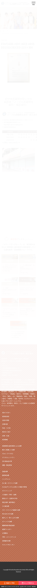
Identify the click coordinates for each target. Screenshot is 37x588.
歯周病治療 (5, 475)
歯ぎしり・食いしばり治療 (10, 518)
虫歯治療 (5, 471)
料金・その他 (6, 428)
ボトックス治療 (7, 521)
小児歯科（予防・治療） (9, 495)
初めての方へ (6, 413)
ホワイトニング (7, 491)
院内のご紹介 (6, 432)
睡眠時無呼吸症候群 (8, 525)
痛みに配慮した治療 (8, 450)
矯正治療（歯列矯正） (9, 502)
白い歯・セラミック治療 (9, 483)
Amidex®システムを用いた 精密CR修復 (14, 487)
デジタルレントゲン (8, 457)
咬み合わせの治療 (7, 514)
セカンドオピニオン (8, 545)
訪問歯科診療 (6, 541)
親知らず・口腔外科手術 (9, 498)
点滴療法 (5, 533)
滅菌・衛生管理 (7, 465)
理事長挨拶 (5, 416)
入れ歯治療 (5, 506)
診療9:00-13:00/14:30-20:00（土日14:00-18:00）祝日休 (18, 586)
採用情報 (5, 440)
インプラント (6, 479)
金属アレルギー (7, 529)
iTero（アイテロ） (8, 454)
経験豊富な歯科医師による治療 (12, 446)
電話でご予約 (10, 583)
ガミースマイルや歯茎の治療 (11, 510)
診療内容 (5, 424)
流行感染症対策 (7, 461)
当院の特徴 (5, 420)
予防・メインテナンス (9, 537)
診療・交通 (5, 436)
